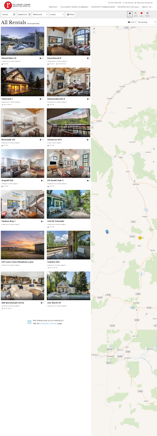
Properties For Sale (128, 7)
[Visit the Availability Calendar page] (29, 323)
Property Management (103, 7)
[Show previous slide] (1, 41)
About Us (146, 7)
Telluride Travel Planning (74, 7)
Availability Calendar (48, 324)
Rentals (53, 7)
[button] (22, 53)
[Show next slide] (43, 41)
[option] (132, 22)
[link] (22, 46)
